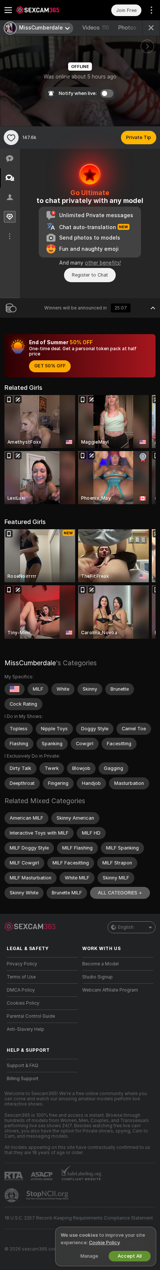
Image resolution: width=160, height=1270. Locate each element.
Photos (131, 27)
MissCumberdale (30, 663)
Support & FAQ (22, 1065)
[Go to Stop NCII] (48, 1195)
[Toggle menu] (8, 10)
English (126, 927)
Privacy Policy (22, 964)
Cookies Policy (23, 1003)
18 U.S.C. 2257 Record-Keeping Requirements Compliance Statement (78, 1218)
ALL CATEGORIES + (120, 893)
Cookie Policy (104, 1242)
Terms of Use (21, 977)
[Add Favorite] (11, 137)
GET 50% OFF (49, 366)
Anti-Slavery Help (25, 1029)
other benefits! (103, 263)
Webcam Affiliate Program (110, 990)
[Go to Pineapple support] (12, 1195)
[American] (14, 689)
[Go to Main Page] (48, 10)
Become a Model (100, 964)
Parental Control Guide (31, 1016)
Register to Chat (90, 275)
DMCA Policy (21, 990)
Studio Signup (97, 977)
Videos (95, 27)
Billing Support (22, 1078)
